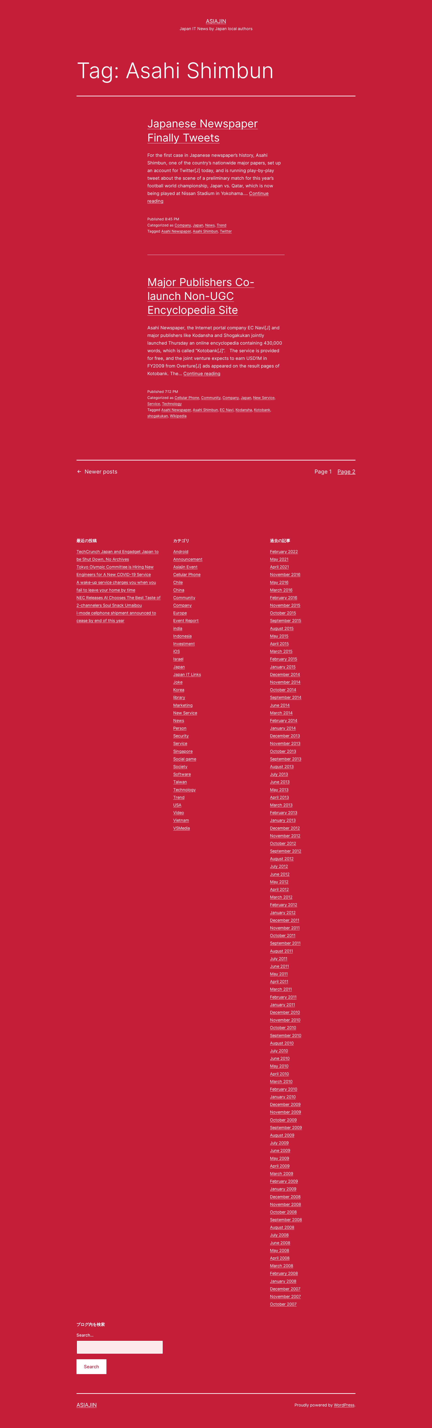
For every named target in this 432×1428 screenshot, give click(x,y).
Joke (177, 682)
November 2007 (285, 1296)
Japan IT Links (187, 674)
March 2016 (281, 590)
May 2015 (279, 636)
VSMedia (181, 828)
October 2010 (283, 1027)
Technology (172, 403)
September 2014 (286, 697)
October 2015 (283, 613)
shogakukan (157, 416)
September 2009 (286, 1127)
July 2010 (279, 1050)
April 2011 (279, 981)
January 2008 (283, 1281)
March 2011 (281, 989)
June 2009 (280, 1150)
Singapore (183, 751)
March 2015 (281, 651)
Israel (178, 659)
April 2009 (280, 1166)
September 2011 (285, 943)
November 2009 (285, 1112)
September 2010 (285, 1035)
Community (210, 397)
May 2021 (279, 559)
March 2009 (281, 1173)
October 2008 (283, 1212)
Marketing (183, 705)
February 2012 (283, 904)
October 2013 (283, 751)
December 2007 (285, 1288)
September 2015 (285, 620)
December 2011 (284, 920)
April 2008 (280, 1258)
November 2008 (285, 1204)
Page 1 (323, 471)
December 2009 (285, 1104)
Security (181, 735)
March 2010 (281, 1081)
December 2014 (285, 674)
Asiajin (216, 21)
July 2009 (279, 1142)
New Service (263, 397)
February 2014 (283, 720)
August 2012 (282, 858)
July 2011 (278, 958)
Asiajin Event (185, 567)
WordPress (344, 1405)
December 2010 (285, 1012)
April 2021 (279, 567)
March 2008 (281, 1265)
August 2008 (282, 1227)
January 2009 (283, 1189)
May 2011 (279, 974)
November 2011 (285, 927)
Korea (178, 689)
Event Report (186, 620)
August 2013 (282, 766)
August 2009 (282, 1135)
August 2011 (281, 951)
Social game (184, 759)
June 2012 (280, 874)
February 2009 (284, 1181)
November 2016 (285, 574)
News (210, 225)
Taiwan (180, 781)
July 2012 (279, 866)
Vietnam (181, 820)
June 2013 (280, 781)
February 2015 (283, 659)
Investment (184, 643)
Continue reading (201, 373)
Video (178, 812)
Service (153, 403)
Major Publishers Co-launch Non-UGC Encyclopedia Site (200, 296)
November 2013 (285, 743)
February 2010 (283, 1089)
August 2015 (282, 628)
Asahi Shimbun (205, 231)
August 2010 (282, 1043)
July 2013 (279, 774)
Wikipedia (178, 416)
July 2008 (279, 1235)
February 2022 (284, 551)
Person (180, 728)
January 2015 (283, 666)
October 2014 (283, 689)
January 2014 (283, 728)
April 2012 (279, 889)
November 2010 (285, 1020)
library (179, 697)
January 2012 (283, 912)
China (178, 590)
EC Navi (227, 409)
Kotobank (262, 409)
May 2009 (279, 1158)
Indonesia (182, 636)
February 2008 (284, 1273)
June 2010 (280, 1058)
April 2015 (279, 643)
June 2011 (279, 966)
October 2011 (282, 935)
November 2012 (285, 835)
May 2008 (279, 1250)
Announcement (187, 559)
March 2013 (281, 805)
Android (180, 551)
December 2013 (285, 735)
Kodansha (244, 409)
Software (182, 774)
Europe (180, 613)
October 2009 (283, 1120)
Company (183, 225)
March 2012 (281, 897)
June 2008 (280, 1242)
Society (180, 766)
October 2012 (283, 843)
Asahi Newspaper (176, 231)
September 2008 (286, 1219)
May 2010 (279, 1066)
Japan (198, 225)
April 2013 (279, 797)
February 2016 (283, 597)
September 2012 (285, 851)
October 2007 (283, 1304)
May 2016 (279, 582)
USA (177, 805)
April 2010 (279, 1074)
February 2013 (283, 812)
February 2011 (283, 997)
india (177, 628)
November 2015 (285, 605)
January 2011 (282, 1004)
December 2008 (285, 1196)
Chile (178, 582)
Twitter (226, 231)
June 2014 (280, 705)
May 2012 (279, 881)
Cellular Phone (187, 397)
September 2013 (285, 759)
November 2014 (285, 682)
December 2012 (285, 828)
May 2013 (279, 789)
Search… (85, 1335)
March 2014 (281, 713)
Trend (221, 225)
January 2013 (283, 820)
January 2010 (283, 1096)
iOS (176, 651)
